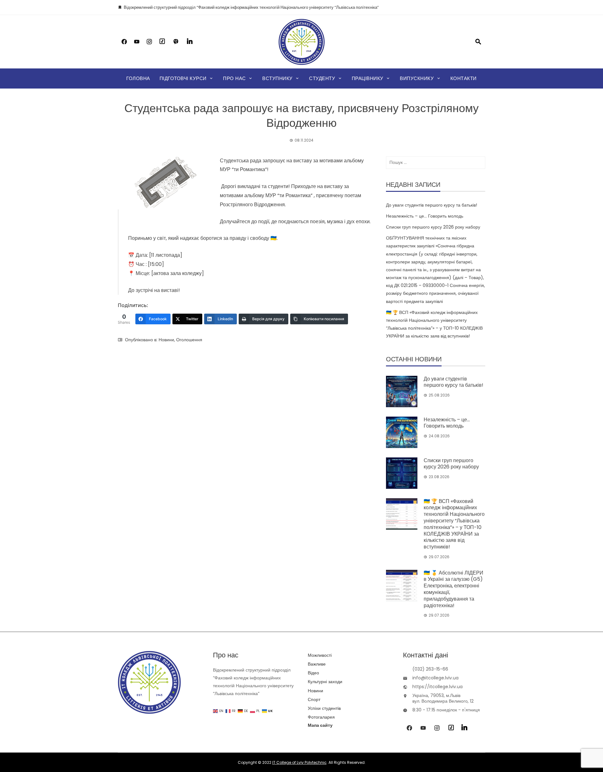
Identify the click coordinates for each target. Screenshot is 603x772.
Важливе (317, 664)
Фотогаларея (321, 717)
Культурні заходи (325, 681)
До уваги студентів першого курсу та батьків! (431, 205)
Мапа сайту (320, 725)
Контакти (463, 78)
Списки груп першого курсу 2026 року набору (433, 227)
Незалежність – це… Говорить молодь (424, 216)
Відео (313, 673)
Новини (166, 340)
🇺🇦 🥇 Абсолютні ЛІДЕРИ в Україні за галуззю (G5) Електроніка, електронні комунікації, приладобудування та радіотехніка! (453, 589)
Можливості (320, 655)
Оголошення (189, 340)
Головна (138, 78)
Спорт (314, 699)
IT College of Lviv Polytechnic (299, 762)
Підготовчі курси (183, 78)
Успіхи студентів (324, 708)
